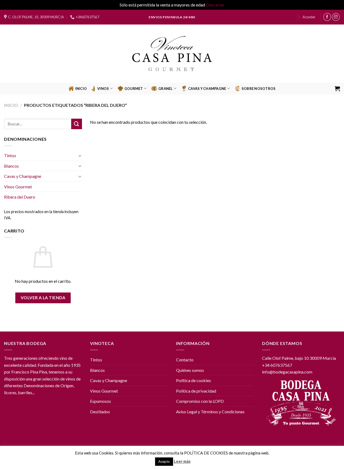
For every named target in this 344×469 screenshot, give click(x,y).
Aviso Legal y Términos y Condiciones (210, 411)
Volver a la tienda (43, 297)
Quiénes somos (190, 370)
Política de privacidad (196, 390)
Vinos (103, 88)
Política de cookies (193, 380)
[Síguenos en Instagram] (336, 17)
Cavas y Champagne (22, 176)
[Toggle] (80, 155)
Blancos (11, 165)
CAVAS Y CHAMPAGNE (207, 88)
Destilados (100, 411)
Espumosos (100, 401)
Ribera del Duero (19, 196)
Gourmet (133, 88)
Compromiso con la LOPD (200, 401)
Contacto (185, 359)
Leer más (182, 461)
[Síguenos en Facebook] (327, 17)
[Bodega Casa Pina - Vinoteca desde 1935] (172, 53)
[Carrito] (337, 88)
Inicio (81, 88)
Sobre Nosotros (259, 88)
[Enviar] (76, 124)
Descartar (215, 4)
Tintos (10, 155)
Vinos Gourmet (18, 186)
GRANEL (165, 88)
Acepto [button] (164, 461)
